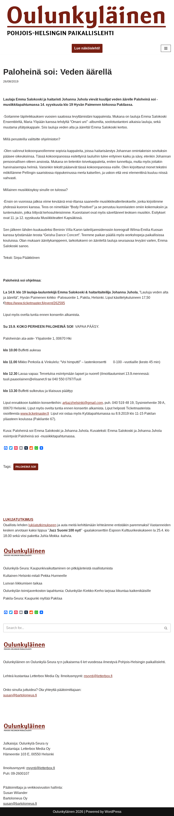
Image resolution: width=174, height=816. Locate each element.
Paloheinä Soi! (25, 466)
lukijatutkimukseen (42, 525)
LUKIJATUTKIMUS (18, 519)
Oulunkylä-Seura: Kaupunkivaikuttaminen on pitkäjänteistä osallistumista (58, 568)
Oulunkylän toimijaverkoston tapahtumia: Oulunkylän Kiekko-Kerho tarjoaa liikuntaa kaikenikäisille (77, 591)
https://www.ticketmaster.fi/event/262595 (35, 303)
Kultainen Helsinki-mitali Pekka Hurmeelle (35, 575)
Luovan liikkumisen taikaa (22, 583)
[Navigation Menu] (166, 48)
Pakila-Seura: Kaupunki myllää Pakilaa (32, 598)
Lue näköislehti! (87, 48)
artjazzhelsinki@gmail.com (82, 403)
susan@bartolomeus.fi (20, 695)
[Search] (166, 628)
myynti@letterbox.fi (98, 676)
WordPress (113, 811)
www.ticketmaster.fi (34, 413)
